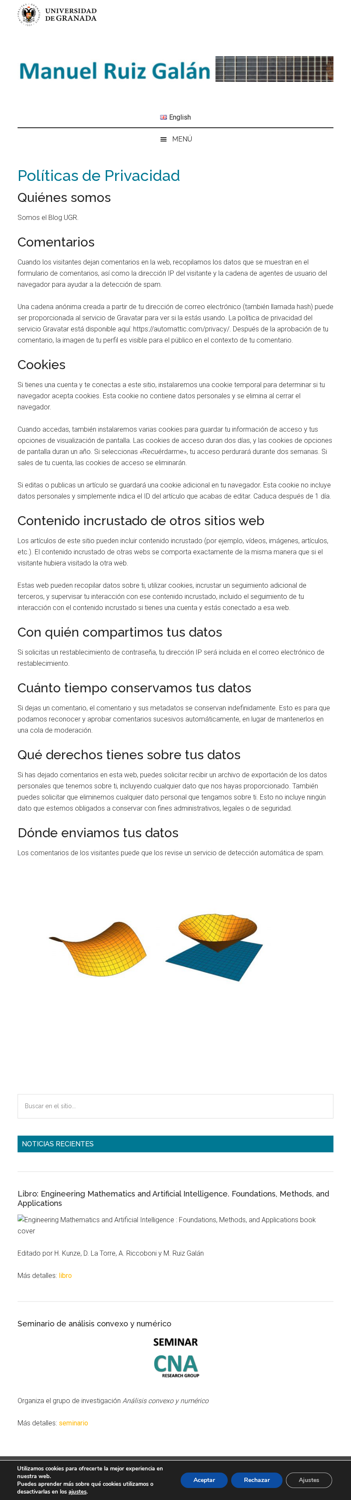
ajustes (77, 1492)
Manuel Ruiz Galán (175, 69)
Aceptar (204, 1480)
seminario (73, 1423)
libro (65, 1276)
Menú (182, 139)
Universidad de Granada (58, 14)
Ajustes (309, 1480)
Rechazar (257, 1480)
